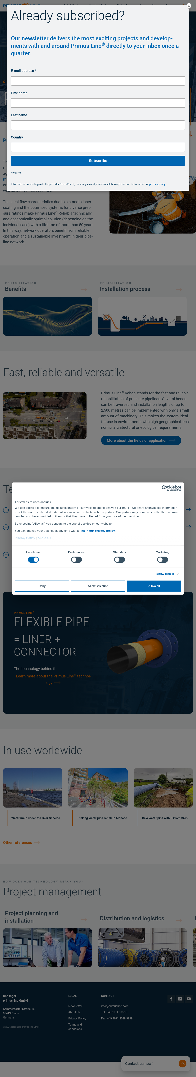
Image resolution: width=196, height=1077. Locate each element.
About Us (44, 538)
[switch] (76, 560)
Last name (19, 115)
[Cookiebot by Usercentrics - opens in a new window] (164, 488)
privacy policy (157, 184)
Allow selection (98, 586)
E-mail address (22, 71)
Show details (165, 574)
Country (17, 137)
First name (19, 93)
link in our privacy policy (97, 530)
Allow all (154, 586)
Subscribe (98, 161)
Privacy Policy (25, 538)
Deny (42, 586)
